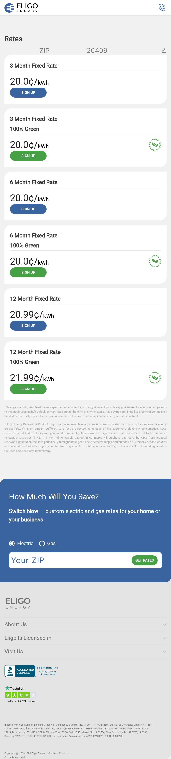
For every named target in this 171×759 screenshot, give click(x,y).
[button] (162, 7)
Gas (51, 543)
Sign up (28, 92)
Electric (25, 543)
